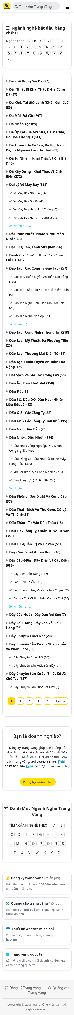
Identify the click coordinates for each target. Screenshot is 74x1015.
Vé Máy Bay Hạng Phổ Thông (35, 209)
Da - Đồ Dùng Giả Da (29, 81)
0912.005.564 (15, 766)
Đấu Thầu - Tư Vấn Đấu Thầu (36, 522)
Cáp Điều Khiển (27, 582)
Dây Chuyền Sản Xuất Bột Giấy (36, 666)
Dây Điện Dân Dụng (30, 574)
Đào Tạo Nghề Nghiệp (32, 316)
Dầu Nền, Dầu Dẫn (27, 429)
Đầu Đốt (19, 391)
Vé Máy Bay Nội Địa (29, 193)
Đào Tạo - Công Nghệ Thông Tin (39, 332)
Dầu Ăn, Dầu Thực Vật (31, 383)
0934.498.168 (47, 761)
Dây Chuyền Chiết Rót (30, 636)
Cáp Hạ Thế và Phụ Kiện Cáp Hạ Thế (41, 598)
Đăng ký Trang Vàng (25, 987)
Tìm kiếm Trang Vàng (35, 6)
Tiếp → (60, 701)
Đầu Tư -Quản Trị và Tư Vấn (35, 544)
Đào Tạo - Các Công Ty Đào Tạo (38, 268)
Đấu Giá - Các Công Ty (30, 412)
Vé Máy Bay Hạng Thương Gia (35, 217)
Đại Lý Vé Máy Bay (28, 184)
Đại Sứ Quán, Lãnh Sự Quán (35, 247)
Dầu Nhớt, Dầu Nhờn (31, 437)
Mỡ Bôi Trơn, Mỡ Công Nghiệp (38, 472)
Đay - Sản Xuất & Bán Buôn (34, 552)
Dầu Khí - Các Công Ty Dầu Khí (38, 421)
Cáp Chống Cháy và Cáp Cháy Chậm (41, 590)
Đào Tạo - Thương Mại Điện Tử (37, 353)
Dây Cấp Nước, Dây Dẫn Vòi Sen (37, 614)
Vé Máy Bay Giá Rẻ (28, 201)
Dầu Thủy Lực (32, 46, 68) (34, 480)
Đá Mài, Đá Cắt (25, 115)
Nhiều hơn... (22, 226)
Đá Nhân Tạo (23, 124)
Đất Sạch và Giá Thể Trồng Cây (37, 375)
